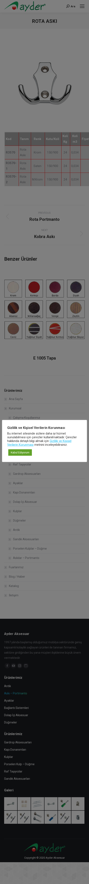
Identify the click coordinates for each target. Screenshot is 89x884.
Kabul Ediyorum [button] (20, 452)
